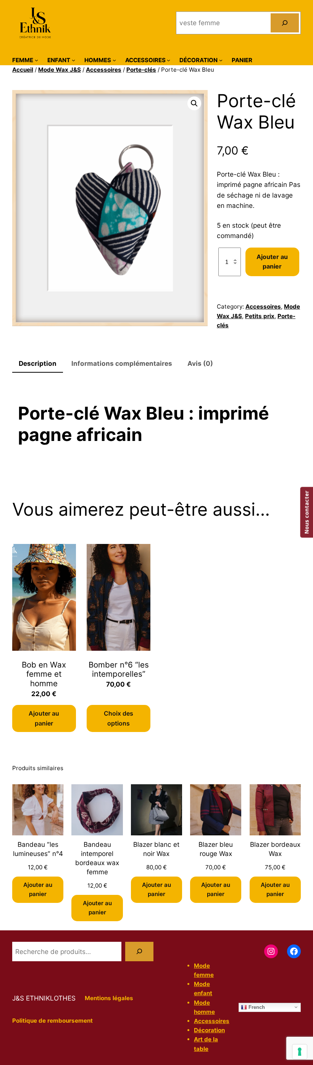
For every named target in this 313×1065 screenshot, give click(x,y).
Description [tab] (37, 363)
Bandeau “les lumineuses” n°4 (38, 848)
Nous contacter (306, 512)
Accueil (22, 69)
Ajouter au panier (272, 261)
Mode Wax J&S (59, 69)
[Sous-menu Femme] (36, 60)
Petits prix (259, 316)
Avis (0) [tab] (200, 363)
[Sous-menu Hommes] (114, 60)
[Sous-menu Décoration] (221, 60)
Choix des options (118, 718)
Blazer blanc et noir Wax (156, 848)
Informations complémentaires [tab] (121, 363)
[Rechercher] (285, 23)
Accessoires (103, 69)
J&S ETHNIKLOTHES (44, 998)
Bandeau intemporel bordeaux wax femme (97, 858)
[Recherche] (139, 951)
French (256, 1007)
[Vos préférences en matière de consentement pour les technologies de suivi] (299, 1051)
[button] (194, 103)
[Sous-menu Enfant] (73, 60)
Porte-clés (141, 69)
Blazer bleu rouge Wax (215, 848)
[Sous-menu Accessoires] (168, 60)
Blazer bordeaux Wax (275, 848)
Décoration (209, 1030)
